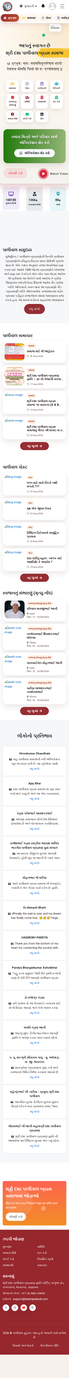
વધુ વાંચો (34, 309)
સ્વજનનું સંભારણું (12, 103)
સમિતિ (27, 101)
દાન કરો (56, 101)
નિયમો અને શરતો (23, 1345)
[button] (52, 6)
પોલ (42, 118)
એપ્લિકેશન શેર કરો (37, 153)
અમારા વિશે (12, 118)
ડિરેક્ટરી (56, 88)
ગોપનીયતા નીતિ (49, 1345)
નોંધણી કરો (15, 173)
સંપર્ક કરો (27, 118)
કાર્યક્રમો (42, 88)
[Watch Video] (43, 174)
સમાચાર (12, 88)
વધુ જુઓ (32, 446)
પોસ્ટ (27, 88)
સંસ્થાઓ (42, 101)
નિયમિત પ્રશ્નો (45, 1259)
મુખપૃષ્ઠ (7, 1246)
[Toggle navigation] (62, 6)
